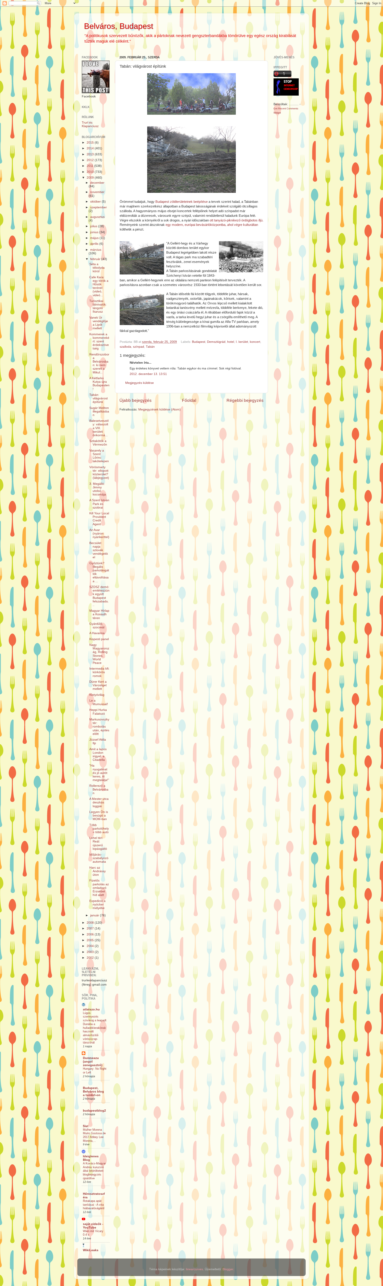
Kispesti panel (99, 639)
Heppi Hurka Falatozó (98, 711)
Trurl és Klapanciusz (90, 124)
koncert (255, 341)
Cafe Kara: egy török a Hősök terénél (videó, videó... (98, 286)
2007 (91, 928)
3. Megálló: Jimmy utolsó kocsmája (97, 489)
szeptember (98, 207)
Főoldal (189, 400)
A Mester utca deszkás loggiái (99, 802)
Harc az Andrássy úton (97, 871)
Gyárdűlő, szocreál (96, 625)
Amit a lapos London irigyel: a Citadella (98, 755)
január (95, 915)
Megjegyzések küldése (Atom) (159, 409)
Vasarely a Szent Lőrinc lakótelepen (99, 456)
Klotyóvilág (96, 694)
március (95, 249)
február (95, 259)
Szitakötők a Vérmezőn (98, 442)
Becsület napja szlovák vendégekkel (98, 550)
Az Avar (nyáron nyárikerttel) (99, 533)
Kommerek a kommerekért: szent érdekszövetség (99, 341)
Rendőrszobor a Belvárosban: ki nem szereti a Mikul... (99, 363)
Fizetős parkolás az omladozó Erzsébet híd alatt (99, 888)
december (97, 182)
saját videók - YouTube (93, 1225)
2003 (91, 952)
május (95, 238)
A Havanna (97, 633)
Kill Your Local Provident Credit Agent (99, 519)
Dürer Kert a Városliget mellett (98, 685)
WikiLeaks (90, 1250)
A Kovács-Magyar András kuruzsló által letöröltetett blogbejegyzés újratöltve (94, 1171)
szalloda (125, 346)
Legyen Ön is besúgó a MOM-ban (98, 815)
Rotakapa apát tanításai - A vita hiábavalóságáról (93, 1204)
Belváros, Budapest (118, 26)
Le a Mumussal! (98, 702)
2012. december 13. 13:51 (148, 374)
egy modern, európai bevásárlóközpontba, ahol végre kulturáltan (212, 225)
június (94, 232)
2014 (91, 148)
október (96, 201)
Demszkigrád (216, 341)
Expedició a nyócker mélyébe (97, 904)
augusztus (97, 217)
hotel (230, 341)
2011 (90, 166)
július (94, 226)
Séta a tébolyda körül (97, 267)
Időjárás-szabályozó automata (98, 858)
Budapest (198, 341)
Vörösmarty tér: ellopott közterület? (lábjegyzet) (99, 472)
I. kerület (242, 341)
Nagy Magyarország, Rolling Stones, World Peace (99, 654)
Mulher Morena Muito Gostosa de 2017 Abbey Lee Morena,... (94, 1135)
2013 (91, 154)
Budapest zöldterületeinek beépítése (181, 201)
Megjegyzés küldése (139, 383)
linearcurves (194, 1269)
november (97, 192)
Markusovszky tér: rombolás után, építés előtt (99, 727)
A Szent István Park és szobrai (99, 504)
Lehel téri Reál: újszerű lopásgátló (98, 843)
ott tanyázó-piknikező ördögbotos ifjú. (236, 220)
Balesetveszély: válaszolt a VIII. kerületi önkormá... (99, 428)
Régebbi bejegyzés (245, 400)
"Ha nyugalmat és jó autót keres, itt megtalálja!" (99, 773)
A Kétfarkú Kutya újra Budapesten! (99, 384)
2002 (91, 957)
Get (276, 108)
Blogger (228, 1269)
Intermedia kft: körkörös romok (99, 672)
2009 (91, 177)
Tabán (150, 346)
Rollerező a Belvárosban (98, 789)
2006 (91, 934)
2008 (91, 922)
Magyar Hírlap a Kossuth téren (99, 614)
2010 (91, 172)
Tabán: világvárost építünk (98, 398)
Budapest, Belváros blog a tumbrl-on (93, 1091)
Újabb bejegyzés (135, 400)
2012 (91, 160)
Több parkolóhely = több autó (99, 828)
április (94, 243)
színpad (138, 346)
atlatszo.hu (91, 1009)
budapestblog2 (94, 1110)
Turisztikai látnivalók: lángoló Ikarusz (98, 306)
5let (85, 1126)
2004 (91, 946)
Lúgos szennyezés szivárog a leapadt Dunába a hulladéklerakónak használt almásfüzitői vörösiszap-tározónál (94, 1027)
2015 (91, 142)
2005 (91, 940)
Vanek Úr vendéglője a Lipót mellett (98, 323)
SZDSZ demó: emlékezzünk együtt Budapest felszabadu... (99, 596)
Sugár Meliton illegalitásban (99, 411)
